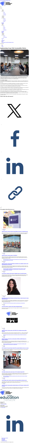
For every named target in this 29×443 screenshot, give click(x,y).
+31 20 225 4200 (3, 407)
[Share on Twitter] (15, 124)
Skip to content (2, 0)
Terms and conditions (4, 440)
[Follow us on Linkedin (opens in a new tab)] (15, 436)
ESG (2, 41)
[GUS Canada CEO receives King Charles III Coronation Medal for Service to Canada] (15, 344)
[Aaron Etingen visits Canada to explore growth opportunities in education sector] (15, 376)
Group (2, 46)
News (2, 32)
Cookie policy (3, 439)
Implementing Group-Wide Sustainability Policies (8, 42)
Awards (3, 23)
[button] (0, 389)
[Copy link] (15, 206)
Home (3, 40)
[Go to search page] (0, 7)
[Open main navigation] (1, 8)
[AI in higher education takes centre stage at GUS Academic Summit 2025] (12, 368)
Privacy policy (3, 438)
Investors (3, 22)
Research (3, 31)
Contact (3, 38)
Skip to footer (8, 0)
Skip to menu (5, 0)
